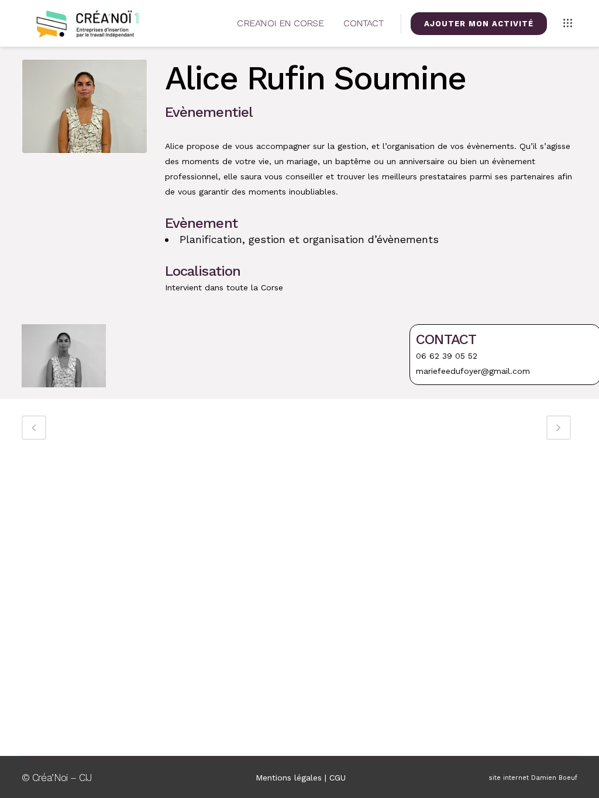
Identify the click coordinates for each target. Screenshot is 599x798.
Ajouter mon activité (478, 23)
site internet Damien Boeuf (533, 778)
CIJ (85, 777)
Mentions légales (289, 777)
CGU (337, 777)
